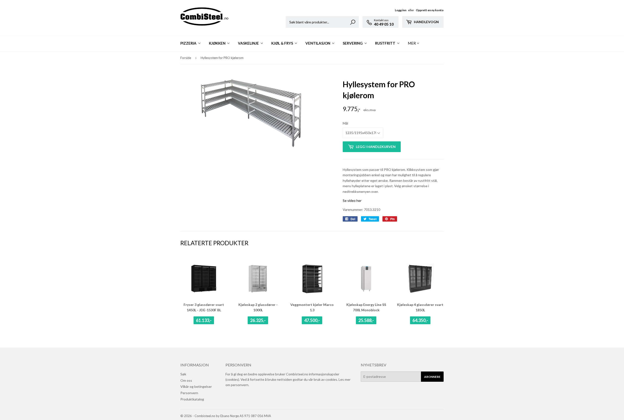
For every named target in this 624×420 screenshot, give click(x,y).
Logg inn (400, 10)
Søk (183, 374)
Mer (412, 43)
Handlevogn (426, 22)
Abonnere (432, 377)
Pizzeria (188, 43)
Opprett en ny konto (430, 10)
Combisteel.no (205, 416)
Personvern (189, 393)
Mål (345, 123)
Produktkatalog (192, 399)
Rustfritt (385, 43)
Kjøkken (217, 43)
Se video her (352, 200)
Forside (185, 58)
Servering (353, 43)
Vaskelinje (249, 43)
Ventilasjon (318, 43)
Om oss (186, 380)
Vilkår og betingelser (196, 386)
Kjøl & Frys (282, 43)
